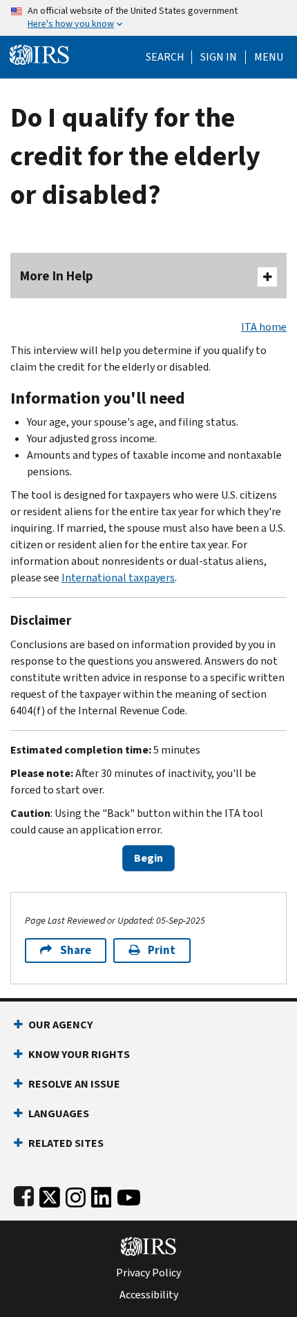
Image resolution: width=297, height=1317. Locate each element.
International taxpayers (118, 577)
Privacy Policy (148, 1273)
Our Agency (60, 1024)
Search (165, 57)
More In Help (56, 275)
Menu (268, 57)
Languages (58, 1113)
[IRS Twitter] (49, 1194)
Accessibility (148, 1295)
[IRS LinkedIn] (101, 1194)
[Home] (39, 53)
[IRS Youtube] (129, 1194)
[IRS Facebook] (24, 1194)
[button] (218, 57)
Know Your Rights (79, 1054)
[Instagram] (76, 1194)
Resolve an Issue (74, 1084)
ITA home (264, 327)
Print (161, 950)
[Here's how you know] (148, 18)
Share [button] (75, 950)
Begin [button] (148, 858)
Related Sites (66, 1143)
